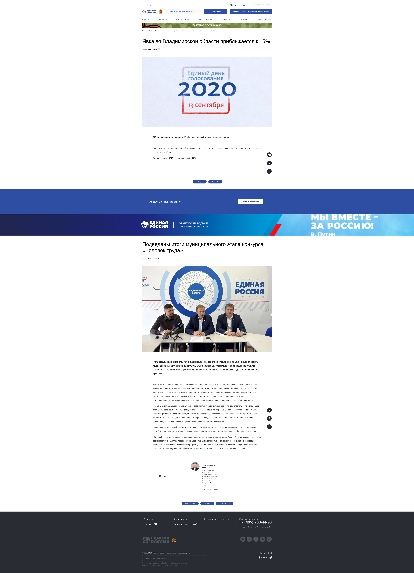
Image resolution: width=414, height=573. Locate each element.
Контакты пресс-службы (186, 524)
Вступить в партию (264, 19)
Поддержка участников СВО (207, 25)
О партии (145, 19)
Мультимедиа (243, 19)
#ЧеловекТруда (190, 503)
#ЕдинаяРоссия (224, 503)
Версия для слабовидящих (261, 5)
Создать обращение (250, 202)
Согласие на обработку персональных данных (160, 565)
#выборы (215, 181)
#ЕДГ (200, 181)
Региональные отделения (217, 519)
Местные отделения (206, 19)
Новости (170, 31)
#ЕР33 (207, 503)
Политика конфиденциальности (154, 561)
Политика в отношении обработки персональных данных (164, 563)
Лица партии (162, 19)
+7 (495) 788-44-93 (255, 522)
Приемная (226, 19)
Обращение (216, 11)
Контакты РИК (151, 524)
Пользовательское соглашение (154, 559)
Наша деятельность (183, 19)
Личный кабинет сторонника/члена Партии (251, 11)
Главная (145, 31)
